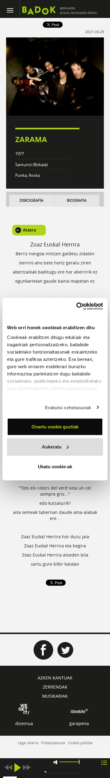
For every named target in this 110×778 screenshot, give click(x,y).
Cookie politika (80, 742)
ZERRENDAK (55, 687)
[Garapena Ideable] (79, 711)
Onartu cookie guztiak (55, 426)
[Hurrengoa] (26, 767)
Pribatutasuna (53, 742)
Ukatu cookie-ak (55, 466)
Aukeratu (51, 446)
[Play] (17, 767)
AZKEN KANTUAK (55, 678)
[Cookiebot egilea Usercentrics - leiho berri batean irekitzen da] (77, 306)
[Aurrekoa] (8, 767)
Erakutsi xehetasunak (68, 407)
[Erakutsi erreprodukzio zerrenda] (104, 762)
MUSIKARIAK (55, 696)
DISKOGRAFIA (31, 200)
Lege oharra (28, 742)
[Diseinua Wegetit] (24, 708)
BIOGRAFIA (76, 200)
